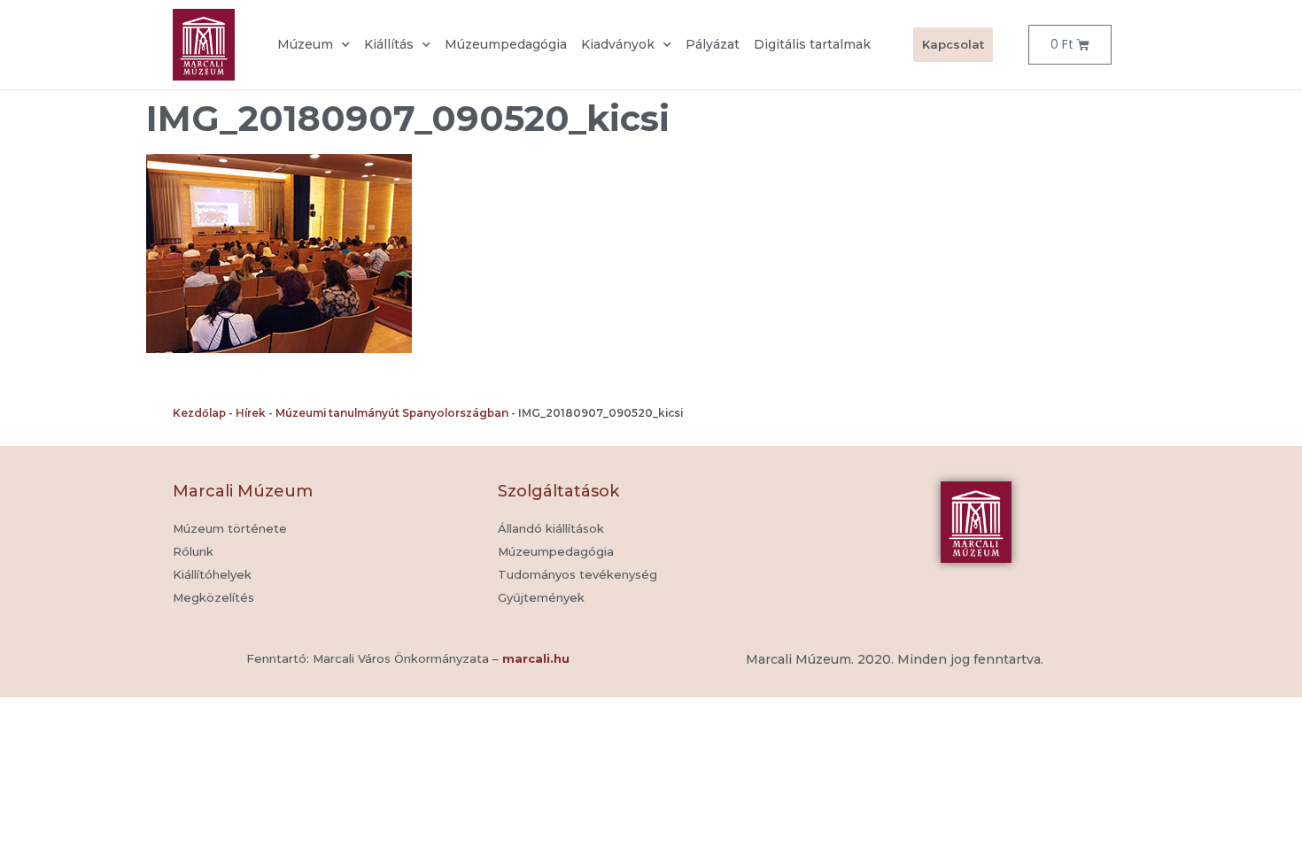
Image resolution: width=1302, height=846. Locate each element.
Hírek (251, 412)
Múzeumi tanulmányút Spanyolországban (391, 412)
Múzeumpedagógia (506, 44)
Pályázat (713, 44)
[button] (541, 598)
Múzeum (305, 44)
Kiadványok (618, 44)
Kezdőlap (199, 412)
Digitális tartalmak (812, 44)
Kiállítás (389, 44)
